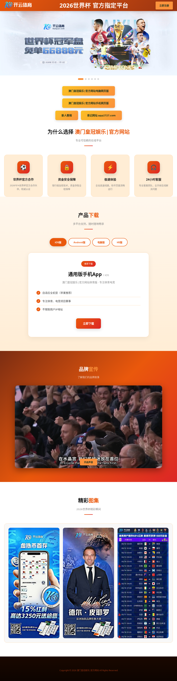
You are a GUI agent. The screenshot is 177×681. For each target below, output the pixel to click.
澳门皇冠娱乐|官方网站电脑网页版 (88, 91)
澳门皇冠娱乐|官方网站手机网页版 (88, 103)
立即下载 (88, 323)
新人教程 (67, 115)
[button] (67, 634)
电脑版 (101, 242)
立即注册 (164, 5)
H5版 (119, 242)
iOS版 (58, 242)
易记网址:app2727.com (101, 115)
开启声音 (88, 462)
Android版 (79, 242)
